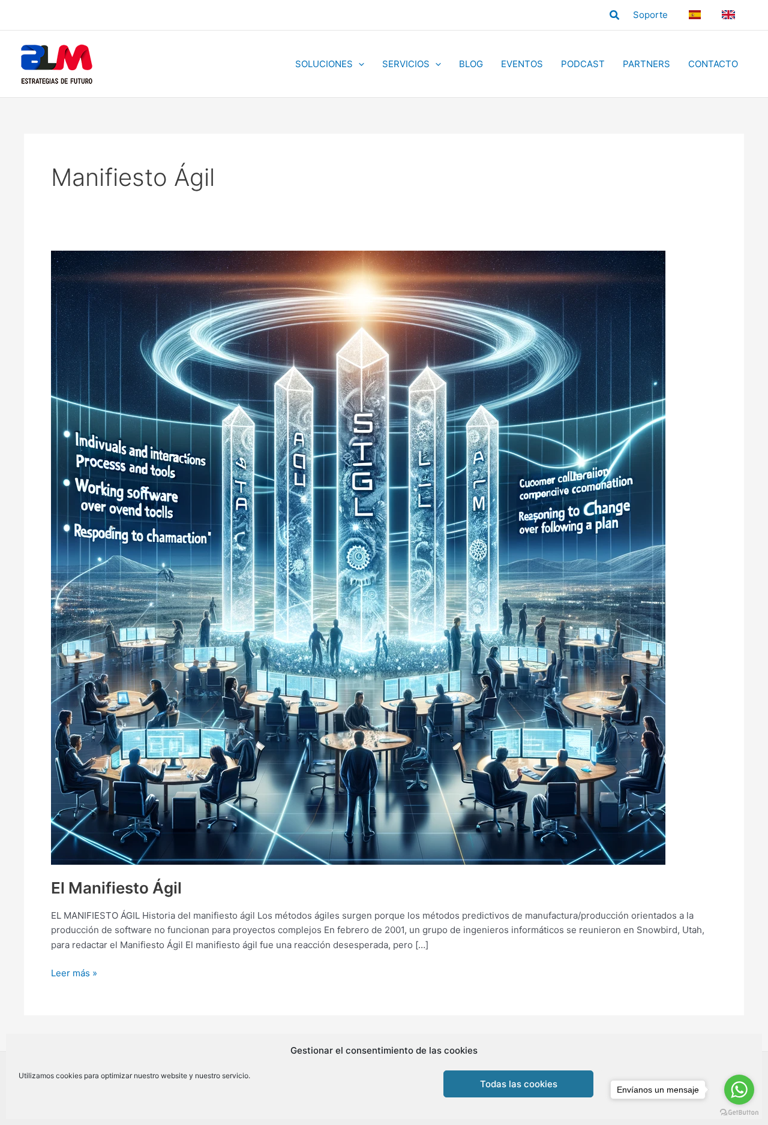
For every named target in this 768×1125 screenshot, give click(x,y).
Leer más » (74, 974)
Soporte (650, 14)
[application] (358, 64)
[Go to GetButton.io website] (739, 1113)
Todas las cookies (518, 1084)
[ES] (696, 14)
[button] (615, 15)
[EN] (730, 14)
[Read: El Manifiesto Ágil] (358, 556)
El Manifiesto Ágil (116, 888)
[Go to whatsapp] (739, 1090)
